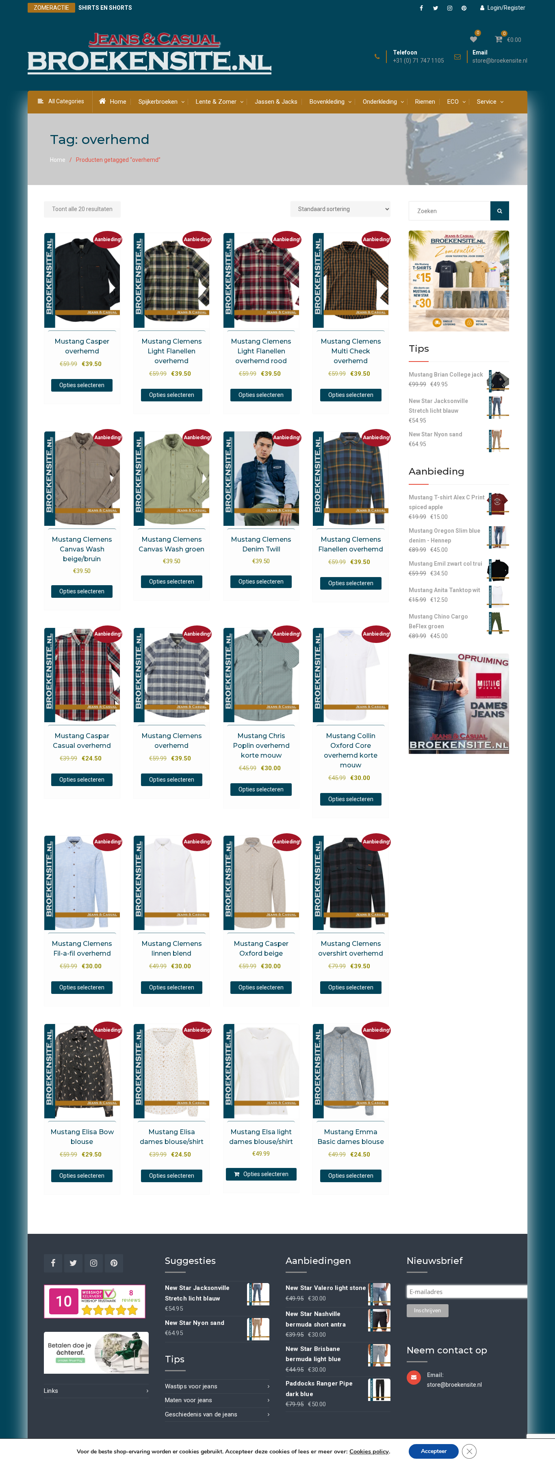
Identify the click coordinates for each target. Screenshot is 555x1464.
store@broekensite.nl (500, 61)
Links (51, 1390)
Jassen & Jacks (276, 101)
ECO (453, 101)
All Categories (66, 101)
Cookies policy (369, 1451)
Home (118, 101)
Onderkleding (380, 101)
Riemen (425, 101)
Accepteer (434, 1451)
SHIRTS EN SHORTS (105, 7)
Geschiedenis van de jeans (201, 1414)
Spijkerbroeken (158, 101)
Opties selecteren (81, 385)
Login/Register (506, 7)
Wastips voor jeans (191, 1386)
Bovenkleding (327, 101)
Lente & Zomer (216, 101)
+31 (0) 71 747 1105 (418, 61)
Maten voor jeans (188, 1400)
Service (486, 101)
